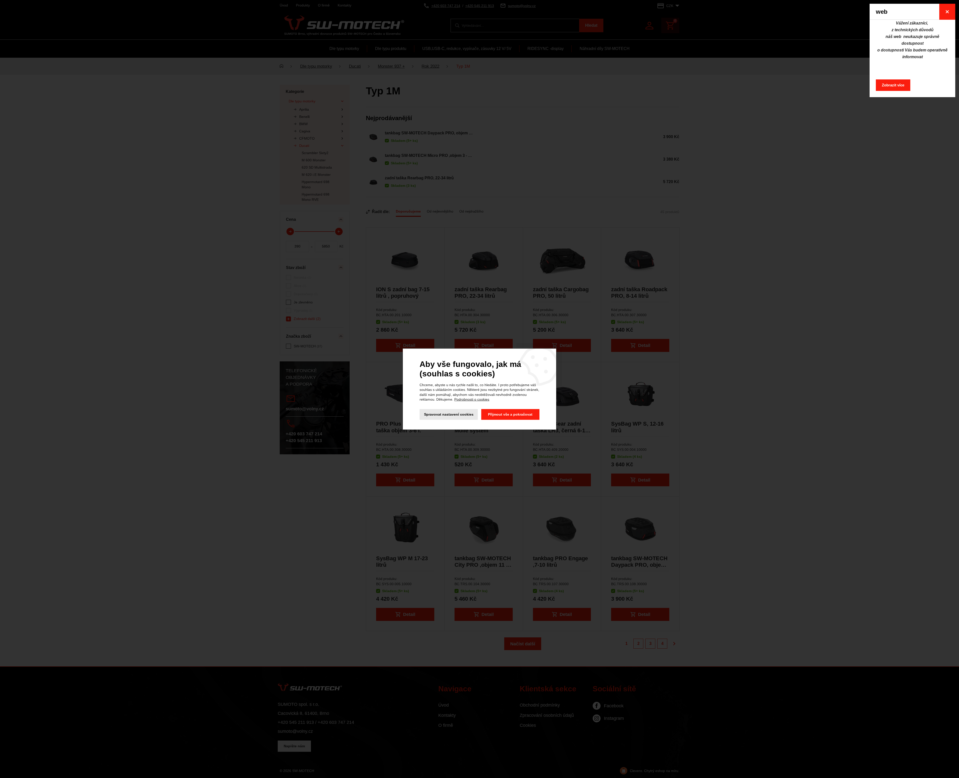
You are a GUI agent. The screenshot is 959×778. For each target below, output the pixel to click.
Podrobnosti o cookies (471, 399)
